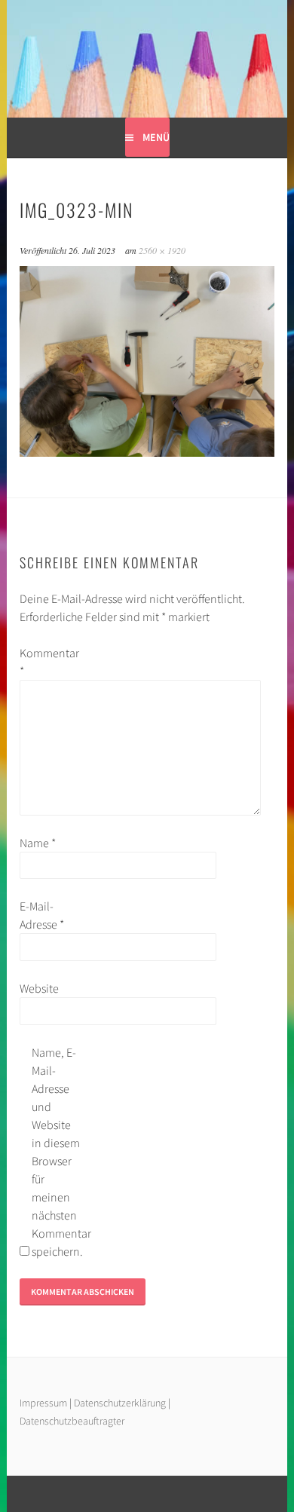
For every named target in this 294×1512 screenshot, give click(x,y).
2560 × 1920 (162, 250)
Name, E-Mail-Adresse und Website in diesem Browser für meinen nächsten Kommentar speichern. (56, 1152)
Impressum (43, 1402)
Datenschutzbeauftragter (72, 1421)
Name (38, 842)
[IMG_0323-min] (147, 452)
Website (39, 988)
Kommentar (44, 661)
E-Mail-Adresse (42, 915)
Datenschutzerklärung (121, 1402)
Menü (156, 137)
